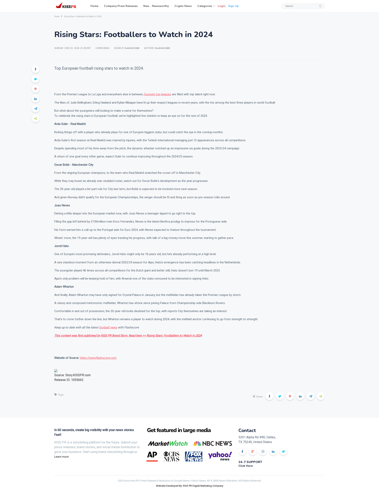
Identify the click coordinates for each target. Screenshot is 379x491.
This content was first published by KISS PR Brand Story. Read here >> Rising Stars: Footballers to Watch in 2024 (128, 335)
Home (94, 6)
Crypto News (183, 6)
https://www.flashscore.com (98, 358)
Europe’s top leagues (157, 94)
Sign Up (233, 6)
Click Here (245, 466)
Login (221, 6)
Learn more (61, 456)
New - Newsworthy (156, 6)
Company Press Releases (121, 6)
